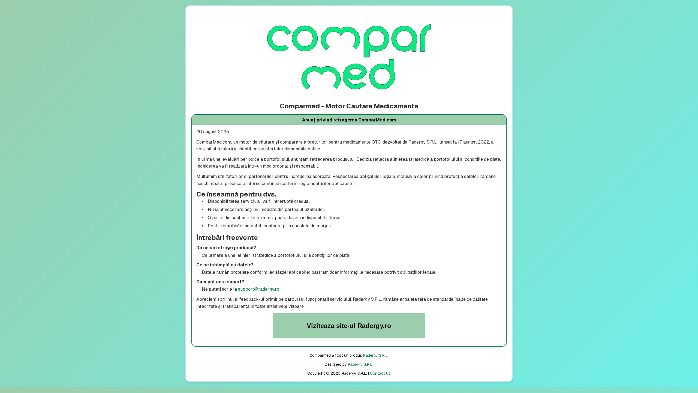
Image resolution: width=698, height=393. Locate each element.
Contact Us (380, 373)
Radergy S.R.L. (376, 355)
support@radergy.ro (258, 289)
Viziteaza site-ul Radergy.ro (349, 325)
